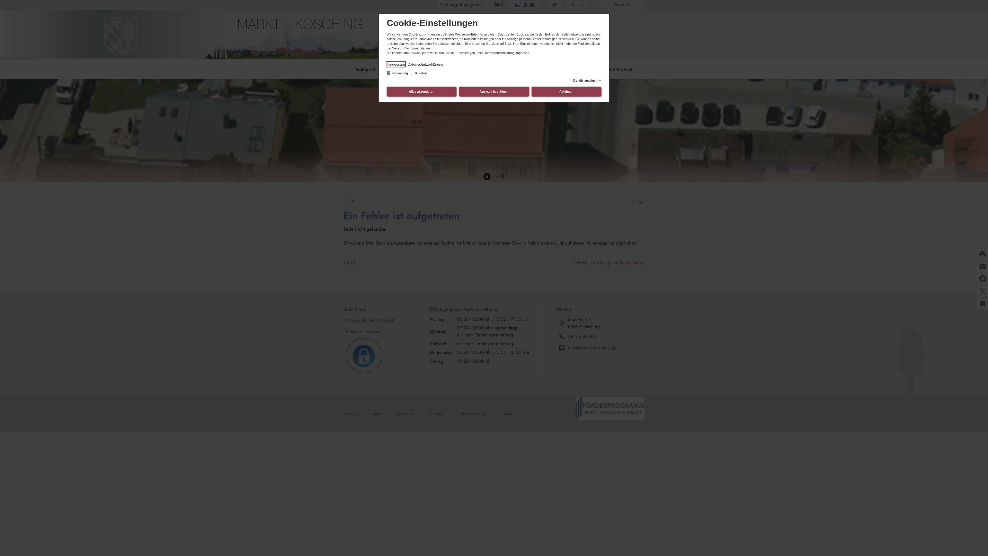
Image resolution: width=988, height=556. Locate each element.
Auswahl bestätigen (494, 91)
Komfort (420, 73)
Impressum (396, 64)
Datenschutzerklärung (425, 64)
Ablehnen (566, 91)
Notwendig (400, 73)
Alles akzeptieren (421, 91)
